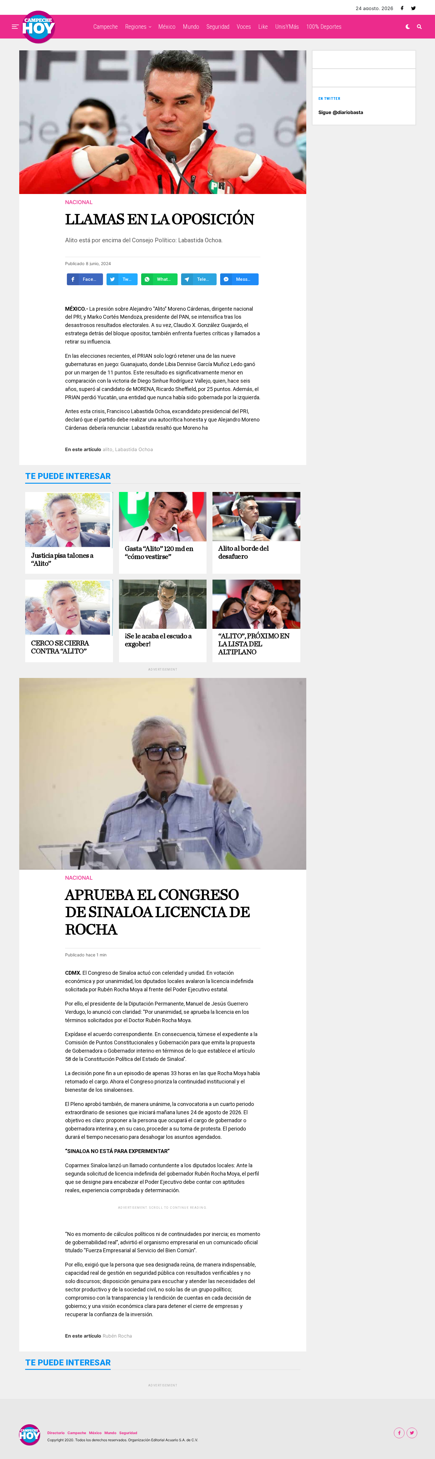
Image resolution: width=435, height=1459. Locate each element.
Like (263, 26)
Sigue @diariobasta (340, 112)
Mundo (191, 26)
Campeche (106, 26)
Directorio (56, 1433)
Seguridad (218, 26)
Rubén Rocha (117, 1335)
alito (107, 449)
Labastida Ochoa (134, 449)
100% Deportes (323, 26)
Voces (244, 26)
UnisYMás (287, 26)
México (166, 26)
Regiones (135, 26)
